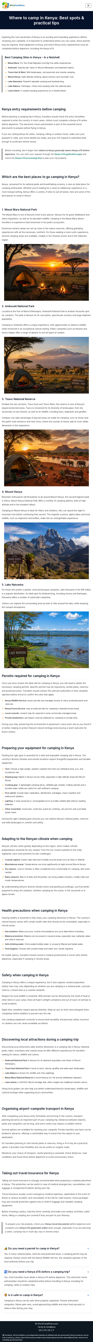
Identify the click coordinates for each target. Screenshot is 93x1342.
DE (49, 1330)
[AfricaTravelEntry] (13, 5)
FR (44, 1330)
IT (53, 1330)
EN (40, 1330)
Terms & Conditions (46, 1327)
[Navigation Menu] (88, 5)
